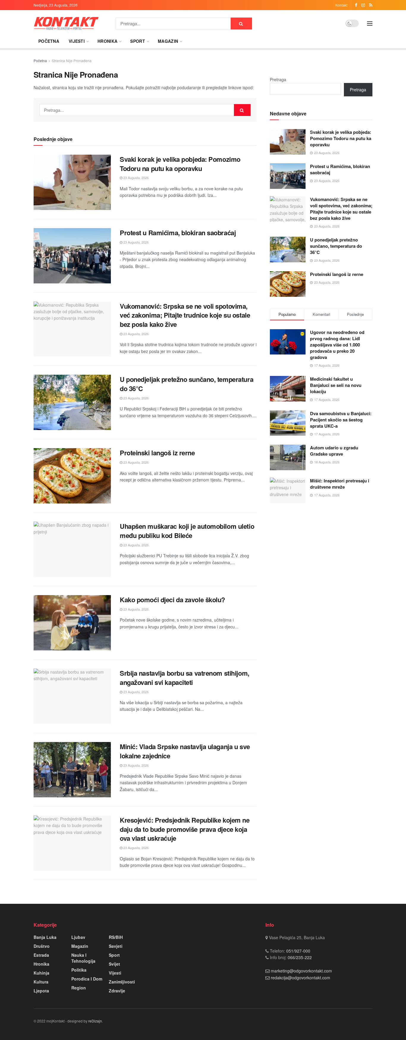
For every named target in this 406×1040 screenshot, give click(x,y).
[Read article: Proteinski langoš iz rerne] (72, 475)
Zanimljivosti (122, 982)
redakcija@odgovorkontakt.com (300, 978)
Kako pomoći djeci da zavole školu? (172, 599)
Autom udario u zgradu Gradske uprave (334, 450)
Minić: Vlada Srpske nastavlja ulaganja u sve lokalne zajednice (185, 751)
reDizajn (95, 1020)
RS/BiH (116, 937)
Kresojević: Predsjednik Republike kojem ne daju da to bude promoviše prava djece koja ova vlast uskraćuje (185, 829)
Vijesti (77, 41)
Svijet (114, 964)
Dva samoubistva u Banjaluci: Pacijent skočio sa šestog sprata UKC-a (341, 419)
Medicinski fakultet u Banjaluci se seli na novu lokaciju (335, 385)
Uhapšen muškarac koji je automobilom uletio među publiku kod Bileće (187, 530)
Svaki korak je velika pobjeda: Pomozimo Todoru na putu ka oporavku (180, 163)
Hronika (107, 41)
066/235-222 (299, 957)
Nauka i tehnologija (83, 958)
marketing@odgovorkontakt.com (301, 971)
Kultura (41, 982)
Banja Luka (45, 937)
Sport (137, 41)
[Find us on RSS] (370, 5)
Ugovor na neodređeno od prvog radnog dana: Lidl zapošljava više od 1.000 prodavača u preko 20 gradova (337, 344)
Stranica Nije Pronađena (72, 60)
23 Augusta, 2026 (135, 177)
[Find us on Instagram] (363, 5)
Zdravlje (117, 991)
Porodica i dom (86, 979)
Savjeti (115, 946)
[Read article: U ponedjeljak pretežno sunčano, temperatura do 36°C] (72, 402)
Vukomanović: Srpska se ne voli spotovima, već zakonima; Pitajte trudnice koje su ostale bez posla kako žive (185, 315)
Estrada (41, 955)
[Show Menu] (369, 23)
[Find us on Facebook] (356, 5)
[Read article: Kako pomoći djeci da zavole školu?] (72, 622)
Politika (78, 970)
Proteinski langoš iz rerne (157, 452)
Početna (48, 41)
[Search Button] (241, 23)
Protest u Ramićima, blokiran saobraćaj (178, 232)
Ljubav (78, 937)
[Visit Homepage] (66, 23)
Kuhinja (41, 973)
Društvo (42, 946)
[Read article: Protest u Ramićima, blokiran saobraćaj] (72, 255)
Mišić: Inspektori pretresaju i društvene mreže (339, 483)
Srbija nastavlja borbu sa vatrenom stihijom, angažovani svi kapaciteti (184, 677)
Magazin (168, 41)
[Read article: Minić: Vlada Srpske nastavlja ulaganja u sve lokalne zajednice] (72, 769)
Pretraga (278, 79)
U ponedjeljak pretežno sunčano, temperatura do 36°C (186, 383)
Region (78, 988)
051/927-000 (297, 951)
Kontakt (341, 4)
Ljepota (41, 991)
